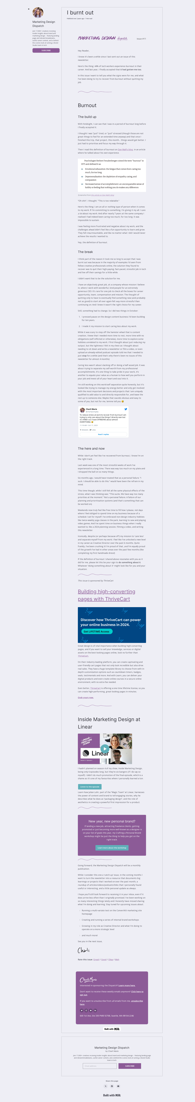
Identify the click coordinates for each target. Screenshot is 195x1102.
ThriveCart (95, 688)
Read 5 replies (103, 434)
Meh (117, 959)
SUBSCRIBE (46, 50)
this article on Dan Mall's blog (102, 195)
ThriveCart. (83, 656)
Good (103, 959)
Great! (96, 959)
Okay (110, 959)
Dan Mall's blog (125, 149)
